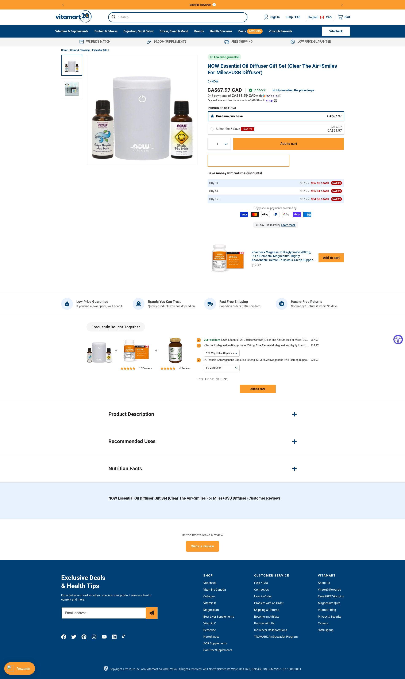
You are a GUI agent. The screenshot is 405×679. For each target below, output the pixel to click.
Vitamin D (209, 603)
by (213, 81)
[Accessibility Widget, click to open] (398, 339)
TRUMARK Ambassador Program (276, 636)
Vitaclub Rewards (329, 589)
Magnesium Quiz (329, 603)
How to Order (263, 596)
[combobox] (177, 17)
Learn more (288, 224)
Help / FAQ (293, 17)
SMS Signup (325, 630)
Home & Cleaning (80, 50)
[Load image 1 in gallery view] (71, 65)
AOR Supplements (215, 643)
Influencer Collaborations (270, 630)
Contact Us (261, 589)
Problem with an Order (269, 603)
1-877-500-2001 (290, 669)
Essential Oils (99, 50)
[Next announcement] (342, 4)
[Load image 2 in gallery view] (71, 88)
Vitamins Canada (214, 589)
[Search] (113, 17)
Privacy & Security (329, 616)
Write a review (202, 546)
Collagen (209, 596)
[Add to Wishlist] (248, 161)
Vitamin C (209, 623)
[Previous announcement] (63, 4)
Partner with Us (264, 623)
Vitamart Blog (327, 610)
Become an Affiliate (266, 616)
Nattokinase (211, 636)
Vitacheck (209, 583)
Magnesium (211, 610)
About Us (324, 583)
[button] (276, 96)
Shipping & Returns (266, 610)
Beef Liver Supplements (218, 616)
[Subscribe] (152, 613)
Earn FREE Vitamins (331, 596)
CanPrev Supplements (217, 650)
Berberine (209, 630)
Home (64, 50)
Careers (323, 623)
